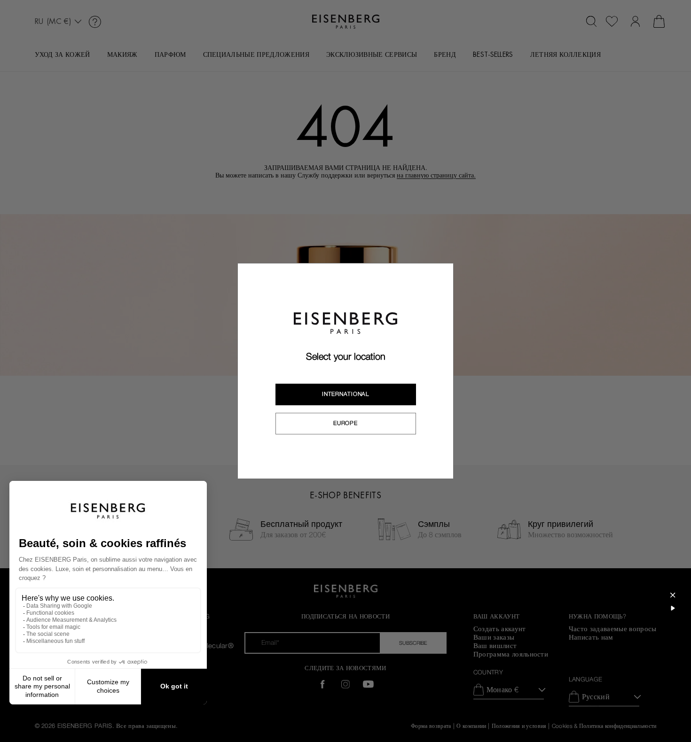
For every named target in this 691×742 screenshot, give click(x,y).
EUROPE (345, 423)
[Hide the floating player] (672, 595)
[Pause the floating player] (672, 608)
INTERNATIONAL (345, 394)
